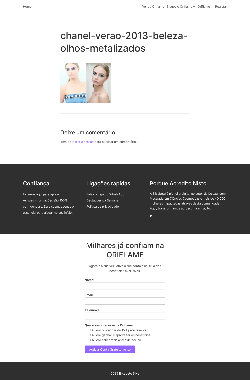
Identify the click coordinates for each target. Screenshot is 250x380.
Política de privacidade (102, 206)
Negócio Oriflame (179, 6)
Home (27, 6)
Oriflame (204, 6)
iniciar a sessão (83, 142)
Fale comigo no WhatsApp (105, 194)
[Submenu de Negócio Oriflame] (194, 6)
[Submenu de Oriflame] (211, 6)
